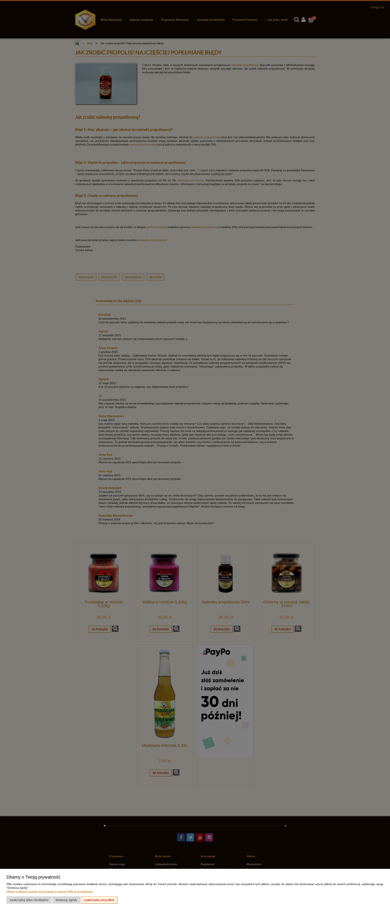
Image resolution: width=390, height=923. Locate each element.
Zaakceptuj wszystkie (99, 900)
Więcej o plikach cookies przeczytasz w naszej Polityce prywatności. (49, 891)
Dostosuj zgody (66, 900)
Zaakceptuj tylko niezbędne (29, 900)
